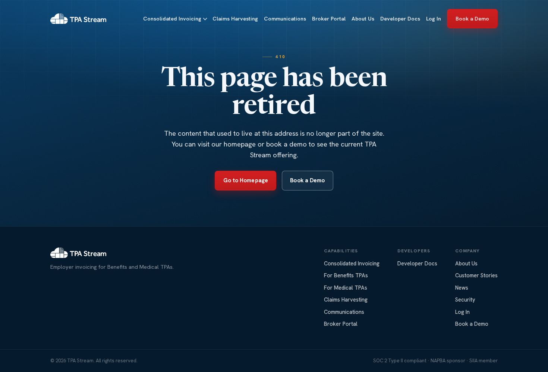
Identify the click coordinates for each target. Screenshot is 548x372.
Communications (285, 18)
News (461, 287)
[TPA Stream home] (78, 18)
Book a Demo (472, 18)
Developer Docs (400, 18)
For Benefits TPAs (346, 275)
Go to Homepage (245, 180)
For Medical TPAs (345, 287)
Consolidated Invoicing (172, 18)
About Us (363, 18)
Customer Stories (476, 275)
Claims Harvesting (235, 18)
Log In (433, 18)
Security (465, 299)
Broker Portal (329, 18)
